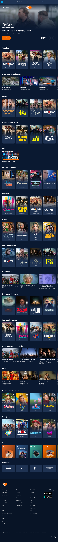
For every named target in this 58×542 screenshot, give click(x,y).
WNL (3, 521)
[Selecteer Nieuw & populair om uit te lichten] (50, 42)
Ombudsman (32, 510)
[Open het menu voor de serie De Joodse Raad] (40, 249)
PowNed (4, 515)
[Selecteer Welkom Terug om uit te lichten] (40, 42)
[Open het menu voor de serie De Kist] (54, 197)
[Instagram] (55, 537)
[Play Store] (48, 497)
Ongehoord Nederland (7, 513)
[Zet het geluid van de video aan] (49, 38)
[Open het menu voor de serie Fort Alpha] (27, 100)
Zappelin (32, 492)
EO (2, 497)
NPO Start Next (33, 497)
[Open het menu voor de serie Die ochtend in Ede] (40, 298)
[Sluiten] (56, 2)
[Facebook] (51, 537)
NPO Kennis (32, 505)
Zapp (31, 495)
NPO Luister (32, 502)
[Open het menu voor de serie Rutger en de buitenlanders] (40, 52)
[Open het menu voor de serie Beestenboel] (54, 126)
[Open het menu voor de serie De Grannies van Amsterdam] (13, 197)
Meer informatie (45, 1)
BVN (31, 500)
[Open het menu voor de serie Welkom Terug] (27, 126)
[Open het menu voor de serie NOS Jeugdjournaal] (27, 420)
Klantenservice (19, 505)
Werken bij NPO (19, 502)
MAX (3, 505)
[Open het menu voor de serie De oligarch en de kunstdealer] (54, 298)
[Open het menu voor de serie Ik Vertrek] (27, 171)
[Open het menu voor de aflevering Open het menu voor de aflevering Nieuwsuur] (36, 78)
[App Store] (48, 493)
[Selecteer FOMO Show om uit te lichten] (18, 42)
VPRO (3, 518)
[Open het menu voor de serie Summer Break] (13, 420)
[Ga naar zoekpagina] (50, 7)
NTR (3, 510)
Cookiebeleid (31, 532)
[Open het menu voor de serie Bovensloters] (54, 223)
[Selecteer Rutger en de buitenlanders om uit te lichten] (7, 42)
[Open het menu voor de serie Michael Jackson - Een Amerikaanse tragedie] (27, 298)
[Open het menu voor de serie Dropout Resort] (54, 324)
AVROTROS (4, 492)
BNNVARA (4, 495)
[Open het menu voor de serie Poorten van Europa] (13, 298)
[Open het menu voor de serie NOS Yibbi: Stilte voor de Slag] (54, 171)
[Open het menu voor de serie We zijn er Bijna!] (54, 52)
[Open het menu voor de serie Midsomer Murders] (13, 223)
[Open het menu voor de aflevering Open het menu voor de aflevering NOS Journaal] (18, 78)
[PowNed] (8, 468)
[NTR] (22, 468)
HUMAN (4, 500)
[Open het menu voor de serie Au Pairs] (40, 324)
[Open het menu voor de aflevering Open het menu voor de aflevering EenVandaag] (54, 78)
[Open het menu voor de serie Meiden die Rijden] (40, 171)
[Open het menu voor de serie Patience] (27, 223)
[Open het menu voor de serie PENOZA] (13, 249)
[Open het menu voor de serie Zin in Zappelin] (27, 394)
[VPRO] (49, 468)
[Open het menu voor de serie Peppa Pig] (40, 394)
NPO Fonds (32, 508)
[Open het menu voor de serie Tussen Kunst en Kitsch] (13, 171)
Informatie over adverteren (40, 532)
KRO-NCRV (4, 502)
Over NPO (18, 492)
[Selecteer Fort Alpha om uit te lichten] (29, 42)
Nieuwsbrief (18, 500)
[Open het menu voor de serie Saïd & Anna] (54, 394)
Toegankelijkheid (19, 495)
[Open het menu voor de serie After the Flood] (40, 223)
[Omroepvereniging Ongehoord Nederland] (36, 468)
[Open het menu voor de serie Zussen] (40, 100)
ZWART (4, 523)
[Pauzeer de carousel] (54, 38)
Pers (17, 497)
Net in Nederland (33, 513)
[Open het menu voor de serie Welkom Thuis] (54, 420)
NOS (3, 508)
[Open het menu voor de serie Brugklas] (40, 420)
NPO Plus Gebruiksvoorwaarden (20, 532)
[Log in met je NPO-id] (54, 7)
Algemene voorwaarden (7, 532)
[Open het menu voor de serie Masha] (13, 394)
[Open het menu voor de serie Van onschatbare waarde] (27, 52)
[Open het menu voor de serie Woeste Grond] (13, 100)
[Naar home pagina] (29, 7)
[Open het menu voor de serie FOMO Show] (13, 52)
